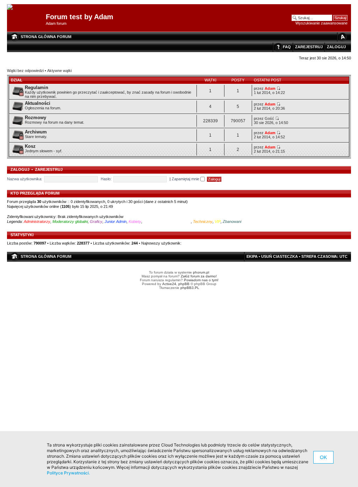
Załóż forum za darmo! (199, 276)
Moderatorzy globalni (70, 221)
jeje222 (188, 243)
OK (323, 457)
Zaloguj (336, 47)
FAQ (287, 47)
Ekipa (252, 256)
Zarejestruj (309, 47)
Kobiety (135, 221)
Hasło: (106, 179)
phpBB (183, 284)
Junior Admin (116, 221)
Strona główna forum (46, 37)
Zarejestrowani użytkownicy (167, 221)
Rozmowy (35, 117)
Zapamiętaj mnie (186, 179)
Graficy (96, 221)
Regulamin (36, 87)
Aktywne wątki (59, 70)
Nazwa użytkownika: (24, 179)
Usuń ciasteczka (279, 256)
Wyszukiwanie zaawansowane (321, 23)
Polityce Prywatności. (68, 472)
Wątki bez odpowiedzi (25, 70)
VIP (218, 221)
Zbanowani (232, 221)
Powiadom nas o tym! (201, 280)
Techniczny (203, 221)
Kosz (30, 146)
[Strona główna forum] (12, 7)
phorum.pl (201, 272)
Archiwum (36, 132)
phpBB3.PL (189, 288)
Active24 (169, 284)
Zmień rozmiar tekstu (342, 37)
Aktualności (37, 103)
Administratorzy (37, 221)
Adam (270, 88)
